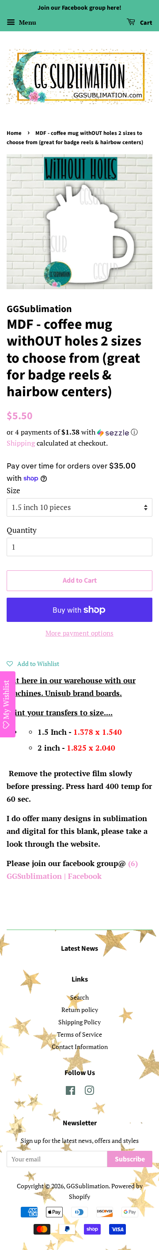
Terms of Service (79, 1034)
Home (14, 133)
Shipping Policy (79, 1022)
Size (13, 490)
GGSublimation (87, 1186)
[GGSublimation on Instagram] (89, 1092)
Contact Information (80, 1046)
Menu (26, 22)
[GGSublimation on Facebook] (70, 1092)
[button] (79, 432)
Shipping (21, 443)
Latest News (79, 948)
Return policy (79, 1009)
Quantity (22, 530)
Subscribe (130, 1159)
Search (79, 997)
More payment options (79, 633)
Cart (145, 23)
